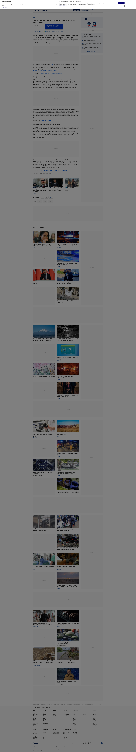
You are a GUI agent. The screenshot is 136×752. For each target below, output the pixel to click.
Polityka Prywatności (4, 7)
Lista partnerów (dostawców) (63, 5)
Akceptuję (121, 2)
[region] (68, 4)
